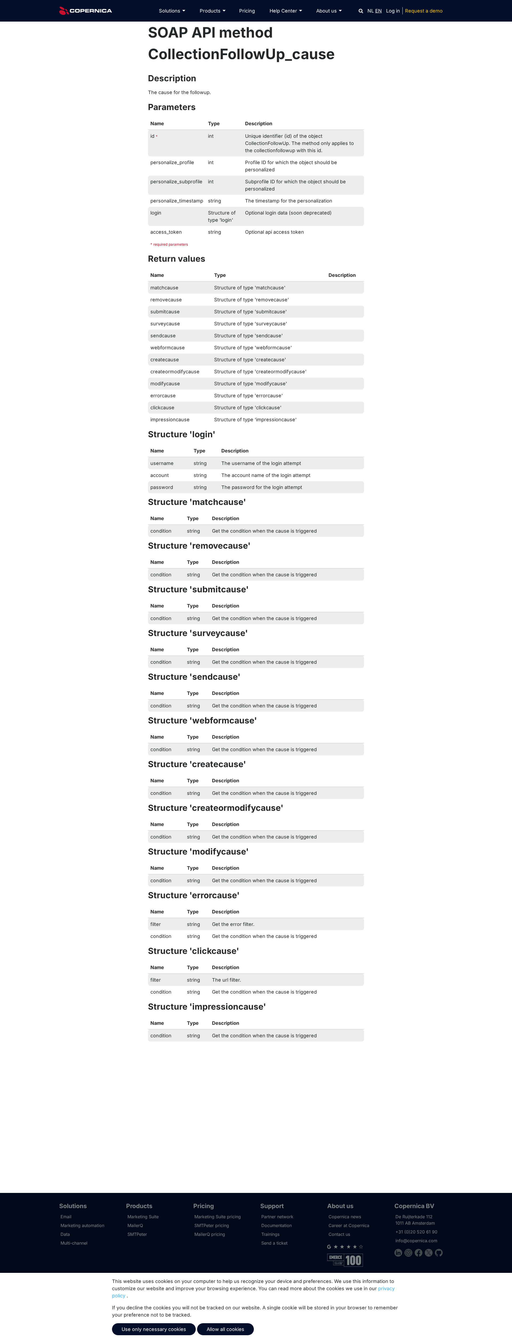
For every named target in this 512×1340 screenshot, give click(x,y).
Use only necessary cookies (154, 1329)
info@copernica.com (416, 1240)
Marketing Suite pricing (217, 1216)
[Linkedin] (399, 1253)
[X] (430, 1253)
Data (65, 1234)
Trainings (270, 1234)
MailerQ (135, 1225)
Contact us (339, 1234)
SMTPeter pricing (211, 1225)
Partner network (277, 1216)
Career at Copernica (349, 1225)
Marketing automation (82, 1225)
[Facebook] (420, 1253)
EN (378, 11)
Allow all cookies (225, 1329)
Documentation (276, 1225)
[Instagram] (410, 1253)
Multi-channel (74, 1243)
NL (370, 11)
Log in (393, 11)
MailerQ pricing (209, 1234)
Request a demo (424, 11)
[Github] (439, 1253)
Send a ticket (274, 1243)
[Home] (85, 11)
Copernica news (345, 1216)
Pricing (247, 11)
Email (66, 1216)
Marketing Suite (143, 1216)
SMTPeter (137, 1234)
